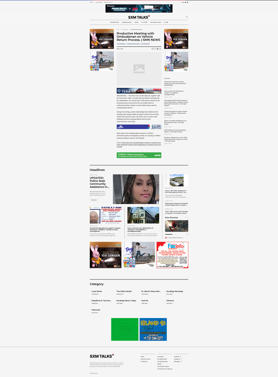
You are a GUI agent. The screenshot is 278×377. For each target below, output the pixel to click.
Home (118, 29)
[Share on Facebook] (155, 49)
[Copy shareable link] (152, 49)
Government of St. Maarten (164, 369)
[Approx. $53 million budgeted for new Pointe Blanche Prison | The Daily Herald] (176, 180)
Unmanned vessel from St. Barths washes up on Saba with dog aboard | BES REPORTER (175, 83)
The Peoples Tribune (155, 22)
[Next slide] (187, 217)
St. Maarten (144, 361)
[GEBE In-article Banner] (139, 127)
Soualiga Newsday (127, 22)
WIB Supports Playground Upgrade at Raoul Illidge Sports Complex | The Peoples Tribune (176, 204)
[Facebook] (183, 2)
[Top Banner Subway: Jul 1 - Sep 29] (139, 8)
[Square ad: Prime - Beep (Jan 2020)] (124, 329)
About (142, 356)
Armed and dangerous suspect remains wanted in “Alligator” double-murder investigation (175, 113)
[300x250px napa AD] (172, 255)
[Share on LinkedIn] (160, 49)
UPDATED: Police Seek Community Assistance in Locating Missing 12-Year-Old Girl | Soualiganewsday (99, 182)
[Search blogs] (182, 2)
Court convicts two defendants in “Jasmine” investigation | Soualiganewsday (174, 92)
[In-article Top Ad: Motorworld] (139, 91)
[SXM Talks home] (139, 17)
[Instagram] (185, 2)
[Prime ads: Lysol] (102, 39)
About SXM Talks (99, 2)
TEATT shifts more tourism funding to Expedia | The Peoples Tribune (175, 131)
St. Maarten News (145, 44)
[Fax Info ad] (153, 329)
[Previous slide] (185, 217)
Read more (94, 200)
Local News (160, 356)
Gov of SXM (144, 22)
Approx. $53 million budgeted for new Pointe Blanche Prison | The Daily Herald (175, 122)
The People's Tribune (163, 366)
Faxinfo (136, 22)
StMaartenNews (125, 29)
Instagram (177, 359)
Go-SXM (166, 22)
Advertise (92, 2)
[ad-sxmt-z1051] (102, 61)
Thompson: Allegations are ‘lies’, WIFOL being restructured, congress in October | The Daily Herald (176, 139)
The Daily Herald (114, 22)
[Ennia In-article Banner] (139, 155)
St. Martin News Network (133, 44)
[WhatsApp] (187, 2)
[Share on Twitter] (158, 49)
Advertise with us (145, 359)
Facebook (176, 356)
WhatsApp (177, 361)
